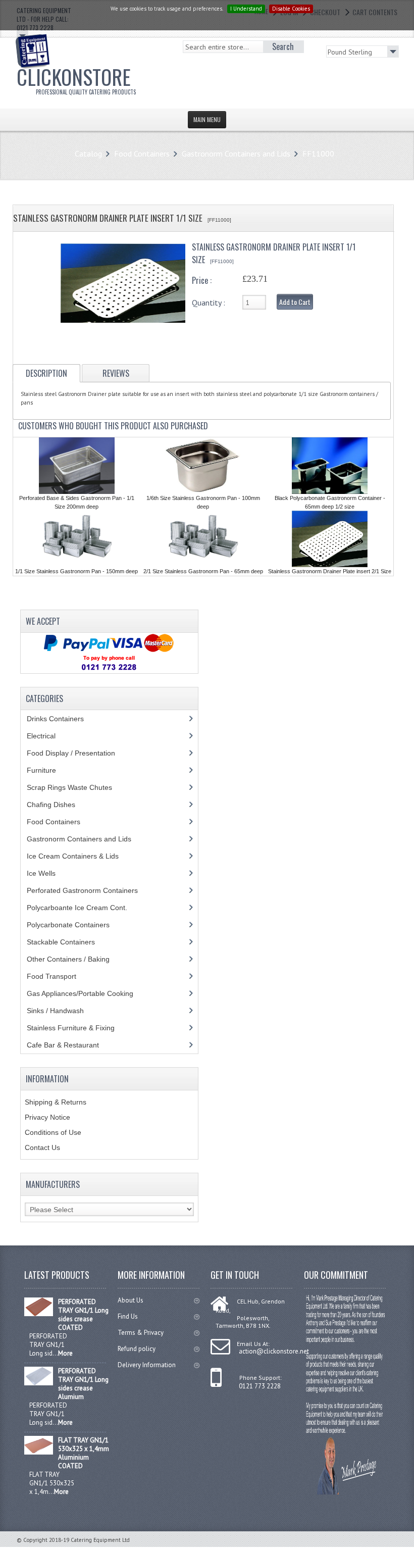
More (65, 1353)
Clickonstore (76, 79)
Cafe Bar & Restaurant (72, 1045)
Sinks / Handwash (65, 1011)
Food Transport (61, 976)
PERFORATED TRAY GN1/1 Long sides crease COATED (83, 1314)
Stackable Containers (66, 942)
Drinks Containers (63, 719)
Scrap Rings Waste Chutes (75, 787)
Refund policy (137, 1348)
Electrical (51, 736)
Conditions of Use (53, 1132)
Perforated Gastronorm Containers (90, 890)
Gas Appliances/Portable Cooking (87, 993)
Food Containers (142, 153)
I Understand (246, 8)
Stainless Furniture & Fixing (78, 1028)
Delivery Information (147, 1365)
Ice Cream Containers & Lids (78, 856)
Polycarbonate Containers (76, 925)
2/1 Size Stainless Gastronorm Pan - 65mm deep (203, 571)
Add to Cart (294, 301)
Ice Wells (47, 873)
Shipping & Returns (55, 1102)
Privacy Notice (47, 1117)
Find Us (128, 1316)
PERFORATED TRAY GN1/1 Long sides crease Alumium (83, 1384)
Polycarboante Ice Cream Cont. (82, 908)
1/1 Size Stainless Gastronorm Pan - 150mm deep (76, 571)
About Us (130, 1300)
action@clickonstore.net (274, 1351)
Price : (202, 280)
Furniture (49, 770)
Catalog (88, 153)
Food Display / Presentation (78, 753)
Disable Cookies (291, 8)
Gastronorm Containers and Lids (236, 153)
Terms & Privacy (141, 1332)
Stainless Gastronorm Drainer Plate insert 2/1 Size (329, 571)
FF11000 (318, 153)
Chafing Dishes (58, 805)
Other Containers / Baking (76, 959)
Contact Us (42, 1147)
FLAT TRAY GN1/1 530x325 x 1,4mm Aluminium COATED (83, 1453)
